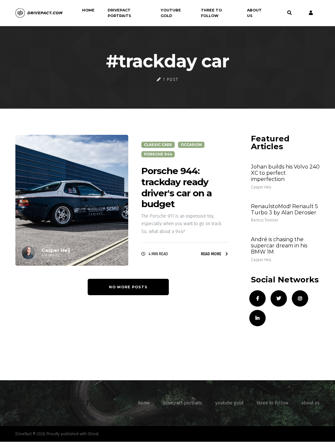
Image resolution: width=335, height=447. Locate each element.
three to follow (211, 13)
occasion (191, 144)
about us (254, 13)
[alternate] (309, 13)
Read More (211, 254)
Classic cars (158, 144)
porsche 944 (158, 154)
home (88, 10)
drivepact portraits (119, 13)
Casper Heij (261, 187)
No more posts (128, 287)
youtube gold (171, 13)
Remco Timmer (264, 220)
